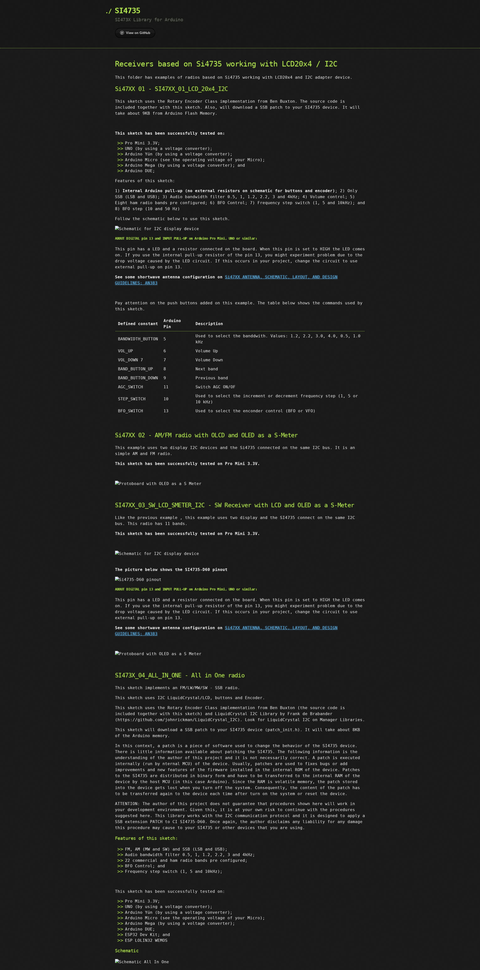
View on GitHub (138, 33)
